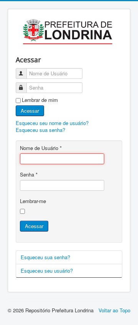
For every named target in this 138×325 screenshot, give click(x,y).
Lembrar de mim (40, 100)
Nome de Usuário (41, 148)
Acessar (30, 110)
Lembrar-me (33, 201)
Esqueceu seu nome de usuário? (52, 123)
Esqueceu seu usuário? (47, 270)
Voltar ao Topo (114, 310)
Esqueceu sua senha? (40, 129)
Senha (29, 174)
